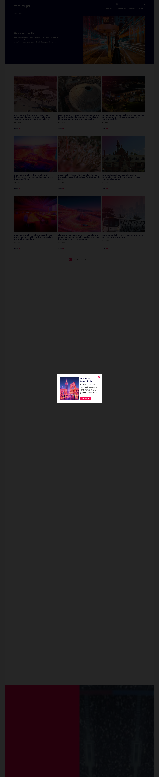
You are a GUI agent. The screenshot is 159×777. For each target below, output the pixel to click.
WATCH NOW (85, 398)
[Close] (99, 377)
